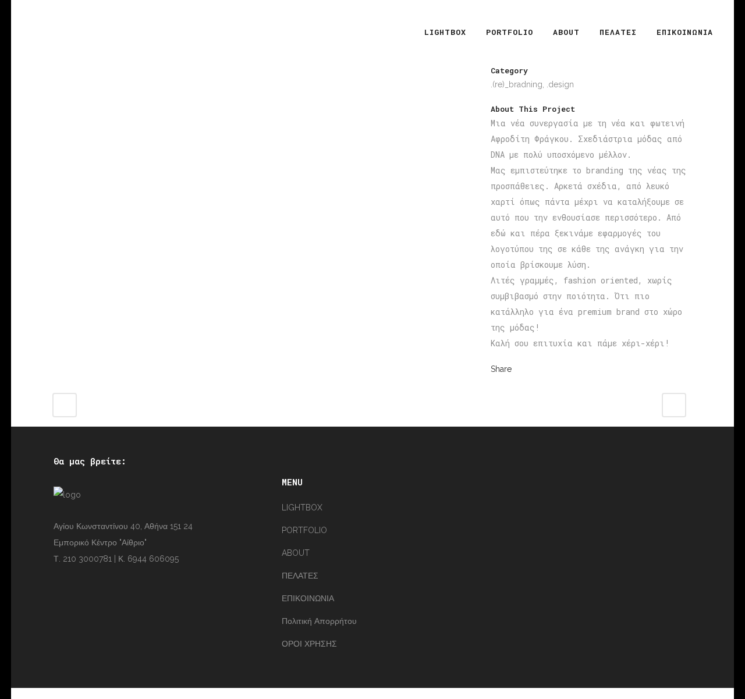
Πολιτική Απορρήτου (319, 621)
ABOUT (296, 553)
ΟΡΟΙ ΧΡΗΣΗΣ (309, 643)
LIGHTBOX (302, 507)
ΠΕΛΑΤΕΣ (300, 575)
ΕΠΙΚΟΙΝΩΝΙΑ (308, 598)
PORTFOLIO (304, 530)
